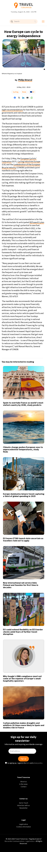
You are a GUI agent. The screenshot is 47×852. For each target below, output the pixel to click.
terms (28, 445)
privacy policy (37, 445)
